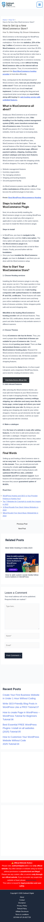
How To (5, 32)
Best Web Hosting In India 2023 (18, 548)
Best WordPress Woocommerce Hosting (24, 197)
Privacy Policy (22, 906)
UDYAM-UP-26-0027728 (22, 917)
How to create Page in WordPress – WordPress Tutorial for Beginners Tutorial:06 (21, 716)
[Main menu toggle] (39, 4)
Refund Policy (22, 908)
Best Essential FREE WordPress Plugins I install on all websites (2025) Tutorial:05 (20, 728)
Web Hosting (14, 32)
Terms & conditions (22, 914)
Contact (22, 900)
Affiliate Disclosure (22, 911)
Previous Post (22, 524)
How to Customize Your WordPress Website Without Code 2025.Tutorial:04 (21, 740)
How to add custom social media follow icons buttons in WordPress (21, 576)
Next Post (22, 528)
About (22, 897)
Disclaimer (22, 903)
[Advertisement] (22, 777)
